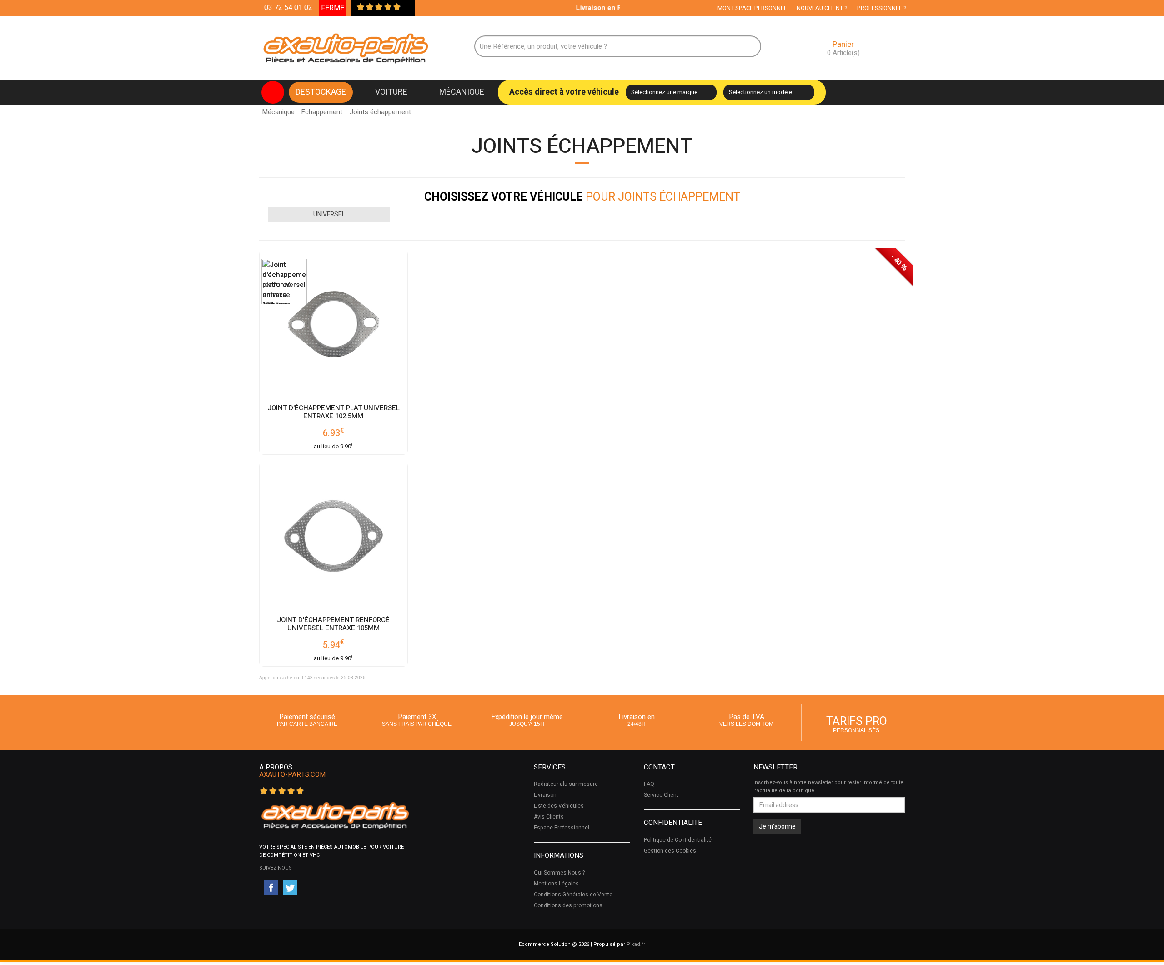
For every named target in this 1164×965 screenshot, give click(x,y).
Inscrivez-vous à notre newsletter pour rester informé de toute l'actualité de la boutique (828, 786)
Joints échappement (380, 109)
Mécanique (461, 92)
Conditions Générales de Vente (573, 894)
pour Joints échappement (582, 197)
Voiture (391, 92)
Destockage (321, 92)
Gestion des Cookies (670, 851)
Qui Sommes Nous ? (559, 873)
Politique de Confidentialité (678, 840)
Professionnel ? (882, 8)
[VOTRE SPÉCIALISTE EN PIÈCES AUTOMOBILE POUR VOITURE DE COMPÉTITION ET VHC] (335, 815)
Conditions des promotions (568, 905)
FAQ (649, 784)
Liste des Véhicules (559, 806)
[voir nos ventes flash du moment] (273, 92)
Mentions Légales (556, 884)
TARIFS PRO (856, 723)
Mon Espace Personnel (752, 8)
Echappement (321, 112)
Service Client (661, 795)
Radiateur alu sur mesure (566, 784)
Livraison (545, 795)
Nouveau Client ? (822, 8)
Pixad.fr (636, 944)
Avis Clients (549, 817)
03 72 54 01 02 (288, 7)
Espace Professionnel (561, 828)
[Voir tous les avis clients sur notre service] (406, 7)
